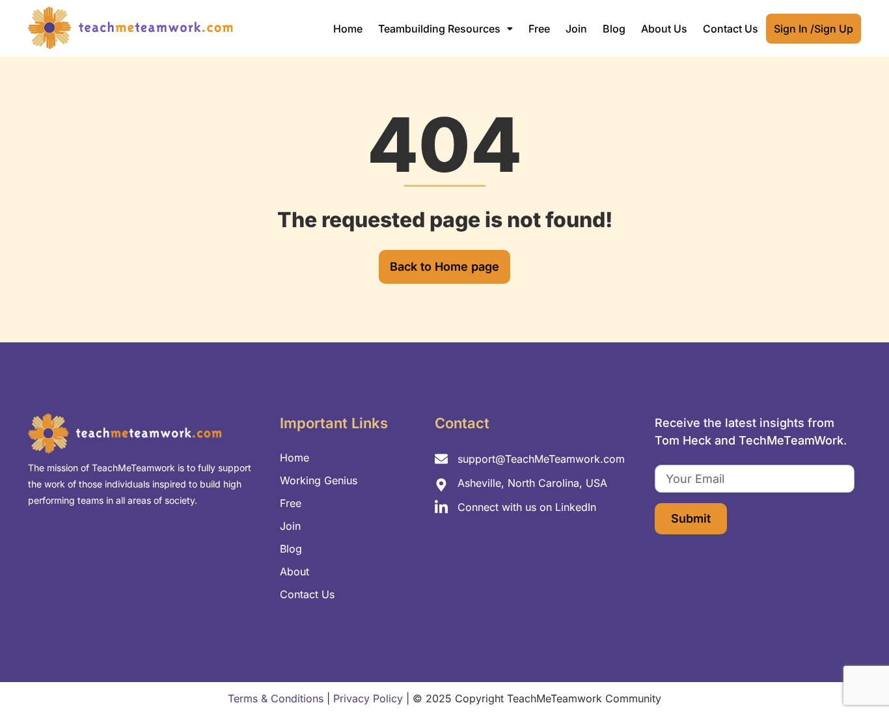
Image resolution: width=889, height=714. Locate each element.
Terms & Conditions (275, 698)
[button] (445, 29)
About (294, 571)
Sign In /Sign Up (813, 28)
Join (576, 28)
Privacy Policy (368, 698)
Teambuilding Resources (439, 28)
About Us (664, 28)
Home (347, 28)
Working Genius (318, 480)
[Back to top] (856, 675)
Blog (614, 28)
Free (539, 28)
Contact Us (730, 28)
